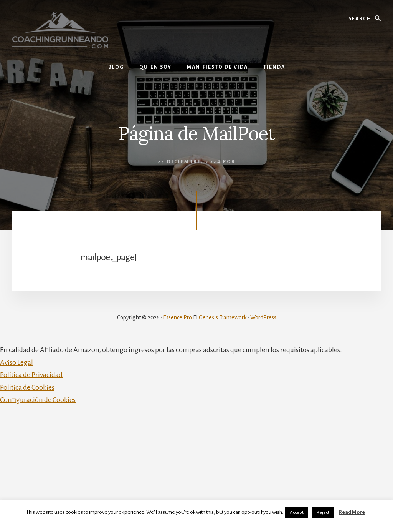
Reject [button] (323, 512)
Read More (352, 512)
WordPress (263, 317)
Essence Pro (177, 317)
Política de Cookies (27, 387)
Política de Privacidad (31, 375)
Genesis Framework (223, 317)
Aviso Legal (16, 362)
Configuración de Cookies (38, 400)
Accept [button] (297, 512)
